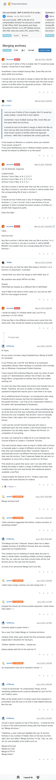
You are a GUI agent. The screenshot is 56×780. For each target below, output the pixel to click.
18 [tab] (34, 41)
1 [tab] (4, 37)
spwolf (9, 497)
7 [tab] (28, 37)
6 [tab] (24, 37)
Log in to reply (45, 50)
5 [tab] (20, 37)
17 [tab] (30, 41)
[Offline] (4, 101)
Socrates (10, 59)
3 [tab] (12, 37)
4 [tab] (16, 37)
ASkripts (10, 16)
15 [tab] (22, 41)
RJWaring (10, 346)
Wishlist (8, 50)
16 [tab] (26, 41)
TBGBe (9, 101)
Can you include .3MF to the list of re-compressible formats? (29, 12)
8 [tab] (32, 37)
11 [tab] (43, 37)
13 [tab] (51, 37)
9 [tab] (36, 37)
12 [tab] (47, 37)
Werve (51, 16)
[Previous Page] (3, 25)
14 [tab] (18, 41)
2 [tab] (8, 37)
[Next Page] (52, 25)
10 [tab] (39, 37)
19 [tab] (37, 41)
